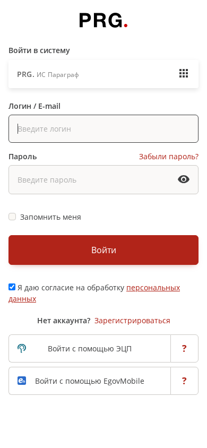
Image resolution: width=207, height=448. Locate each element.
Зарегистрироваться (132, 320)
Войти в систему (39, 50)
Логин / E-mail (34, 106)
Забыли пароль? (169, 156)
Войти (103, 250)
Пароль (22, 156)
